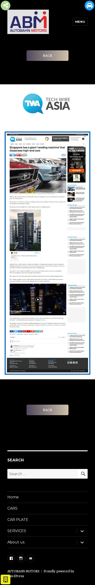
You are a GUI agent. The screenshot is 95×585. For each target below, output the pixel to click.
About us (15, 542)
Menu (80, 21)
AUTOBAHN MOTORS (23, 571)
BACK (47, 56)
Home (13, 497)
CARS (12, 508)
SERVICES (16, 531)
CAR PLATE (17, 519)
